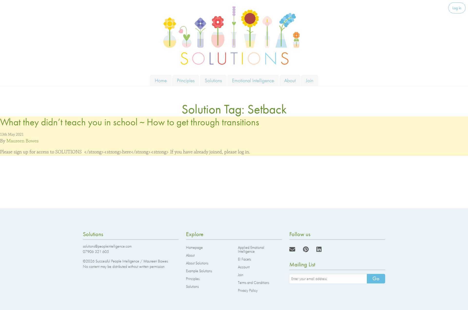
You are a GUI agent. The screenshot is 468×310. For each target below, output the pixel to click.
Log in (456, 7)
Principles (186, 80)
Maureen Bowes (22, 141)
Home (161, 80)
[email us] (292, 249)
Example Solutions (199, 270)
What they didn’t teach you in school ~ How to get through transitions (129, 122)
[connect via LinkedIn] (318, 249)
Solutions (213, 80)
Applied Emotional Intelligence (251, 249)
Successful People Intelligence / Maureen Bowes (132, 261)
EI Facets (244, 259)
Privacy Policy (248, 290)
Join (309, 80)
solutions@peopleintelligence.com (107, 246)
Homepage (194, 247)
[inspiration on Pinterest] (305, 249)
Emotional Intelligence (253, 80)
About (290, 80)
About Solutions (197, 263)
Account (244, 267)
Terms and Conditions (253, 282)
